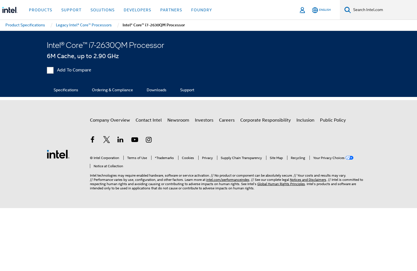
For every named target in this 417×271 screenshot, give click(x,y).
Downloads (157, 89)
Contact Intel (149, 120)
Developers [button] (137, 9)
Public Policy (333, 120)
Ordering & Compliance (112, 89)
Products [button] (40, 9)
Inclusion (305, 120)
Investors (204, 120)
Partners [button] (171, 9)
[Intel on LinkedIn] (120, 141)
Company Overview (110, 120)
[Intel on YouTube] (135, 141)
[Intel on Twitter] (106, 141)
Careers (227, 120)
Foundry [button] (201, 9)
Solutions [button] (102, 9)
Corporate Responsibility (265, 120)
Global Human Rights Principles (281, 184)
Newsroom (178, 120)
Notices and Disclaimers (308, 179)
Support (187, 89)
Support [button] (71, 9)
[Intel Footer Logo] (58, 154)
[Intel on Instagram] (148, 141)
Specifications (66, 89)
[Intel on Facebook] (92, 141)
